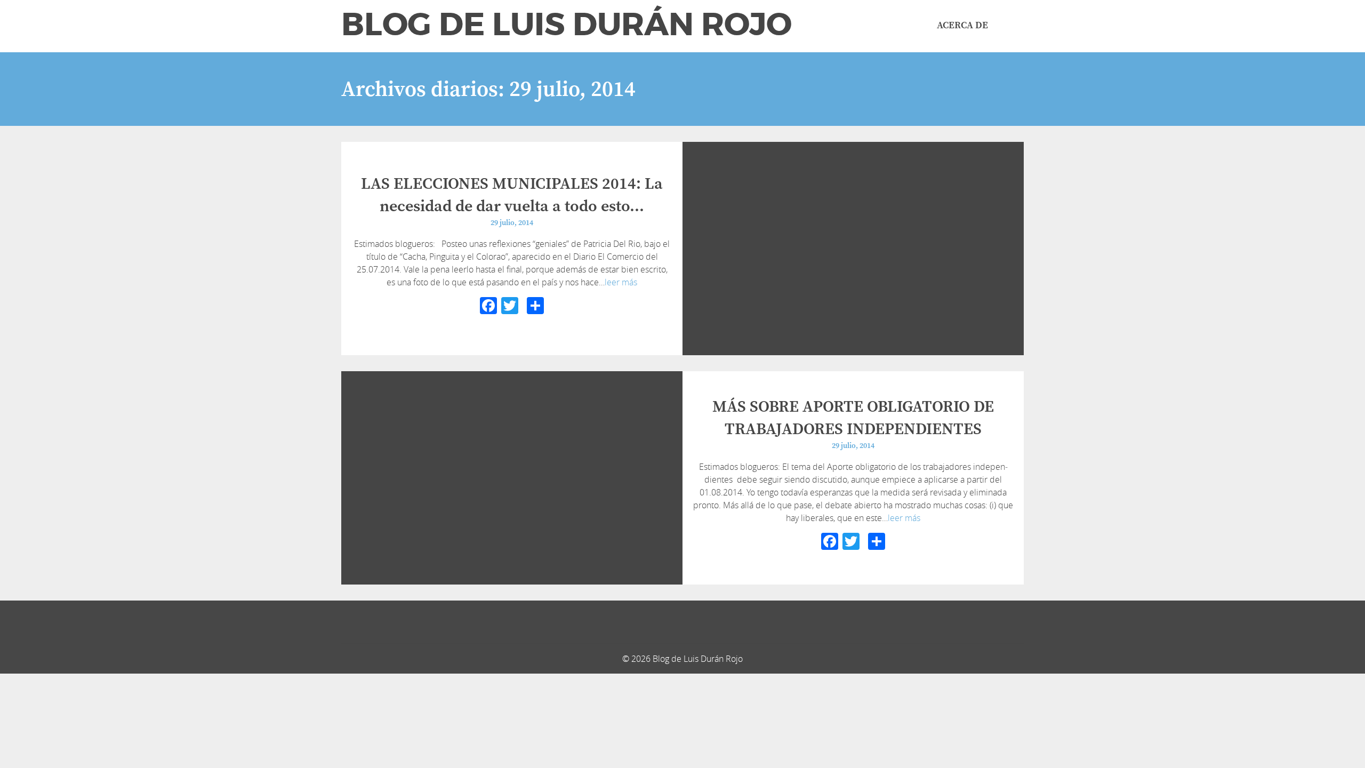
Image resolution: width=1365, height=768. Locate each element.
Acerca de (962, 25)
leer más (621, 282)
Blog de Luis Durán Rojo (566, 24)
